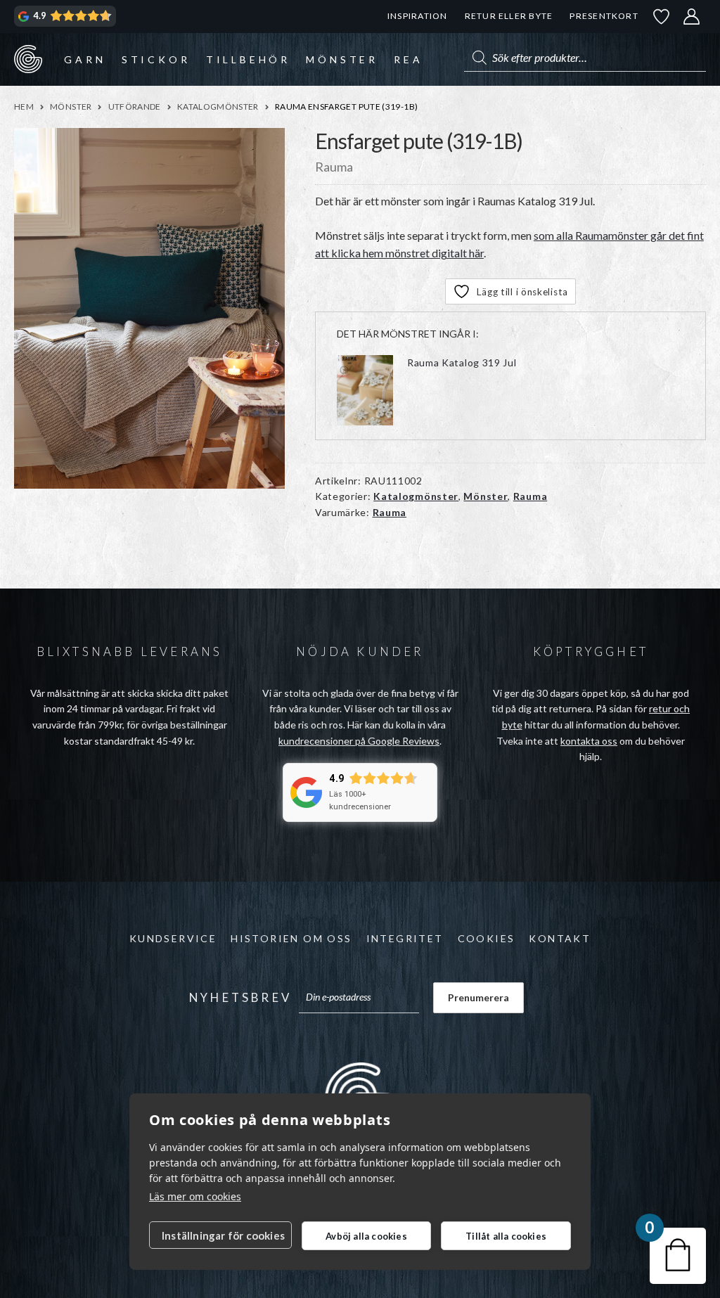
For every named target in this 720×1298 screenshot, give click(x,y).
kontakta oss (588, 741)
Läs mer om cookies (195, 1196)
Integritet (405, 938)
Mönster (342, 59)
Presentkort (604, 16)
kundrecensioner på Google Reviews (358, 741)
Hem (24, 106)
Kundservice (173, 938)
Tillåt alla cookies (505, 1236)
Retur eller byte (509, 16)
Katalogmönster (218, 106)
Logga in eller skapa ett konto (692, 16)
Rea (408, 59)
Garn (84, 59)
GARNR (28, 59)
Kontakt (560, 938)
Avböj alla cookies (366, 1236)
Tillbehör (248, 59)
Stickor (156, 59)
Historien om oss (291, 938)
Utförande (134, 106)
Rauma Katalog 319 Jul (462, 362)
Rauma (530, 496)
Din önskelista (662, 16)
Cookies (486, 938)
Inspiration (417, 16)
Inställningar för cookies (223, 1235)
